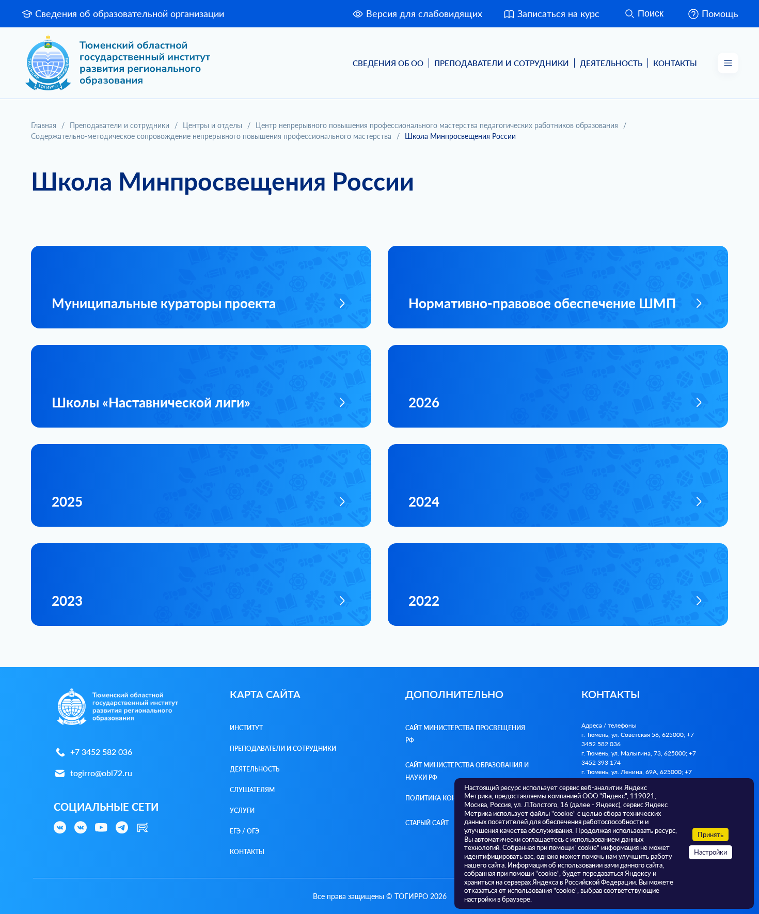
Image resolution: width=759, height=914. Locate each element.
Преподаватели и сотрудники (119, 125)
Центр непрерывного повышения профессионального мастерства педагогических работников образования (437, 125)
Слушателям (252, 790)
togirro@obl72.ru (101, 773)
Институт (246, 728)
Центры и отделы (212, 125)
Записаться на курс (558, 13)
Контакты (675, 63)
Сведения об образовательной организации (129, 13)
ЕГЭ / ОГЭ (244, 831)
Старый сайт (427, 823)
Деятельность (611, 63)
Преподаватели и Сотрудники (501, 63)
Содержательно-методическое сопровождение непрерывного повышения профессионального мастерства (211, 136)
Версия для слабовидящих (424, 13)
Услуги (242, 810)
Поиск (650, 13)
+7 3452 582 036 (101, 752)
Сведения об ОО (388, 63)
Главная (43, 125)
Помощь (720, 13)
